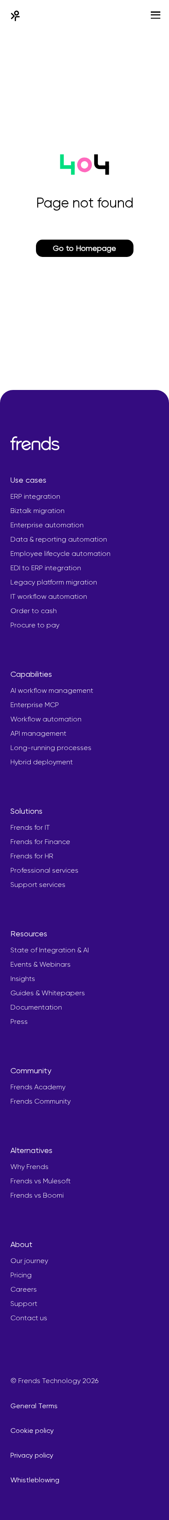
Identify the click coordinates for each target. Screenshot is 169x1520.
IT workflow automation (48, 596)
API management (38, 733)
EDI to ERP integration (45, 568)
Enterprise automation (47, 525)
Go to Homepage (84, 248)
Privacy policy (31, 1455)
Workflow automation (45, 719)
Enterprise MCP (34, 705)
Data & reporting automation (58, 539)
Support (23, 1303)
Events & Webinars (40, 964)
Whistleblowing (34, 1480)
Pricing (21, 1275)
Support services (37, 884)
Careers (23, 1289)
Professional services (44, 870)
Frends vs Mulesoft (40, 1181)
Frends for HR (31, 856)
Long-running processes (50, 748)
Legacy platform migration (53, 582)
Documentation (36, 1007)
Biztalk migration (37, 511)
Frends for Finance (40, 842)
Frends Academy (37, 1087)
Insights (22, 978)
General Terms (34, 1406)
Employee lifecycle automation (60, 553)
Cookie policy (32, 1430)
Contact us (28, 1318)
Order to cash (33, 611)
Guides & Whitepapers (47, 993)
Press (19, 1021)
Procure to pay (34, 625)
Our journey (29, 1261)
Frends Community (40, 1101)
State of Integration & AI (49, 950)
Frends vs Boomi (37, 1195)
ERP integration (35, 496)
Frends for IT (30, 827)
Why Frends (29, 1167)
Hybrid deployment (41, 762)
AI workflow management (51, 690)
